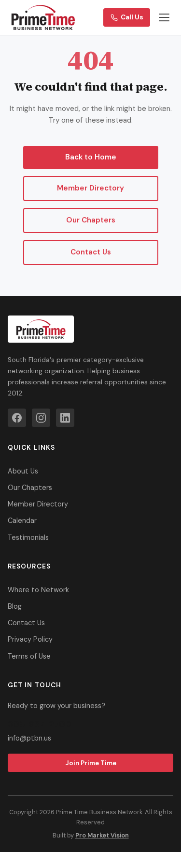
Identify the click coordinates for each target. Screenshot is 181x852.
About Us (23, 471)
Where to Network (38, 589)
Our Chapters (90, 220)
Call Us (132, 17)
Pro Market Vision (102, 835)
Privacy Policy (30, 639)
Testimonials (28, 537)
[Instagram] (41, 418)
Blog (15, 606)
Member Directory (90, 188)
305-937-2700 (39, 724)
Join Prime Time (90, 763)
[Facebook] (17, 418)
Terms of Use (29, 656)
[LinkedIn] (65, 418)
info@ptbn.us (29, 738)
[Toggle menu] (164, 17)
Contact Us (90, 252)
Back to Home (90, 157)
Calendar (22, 520)
